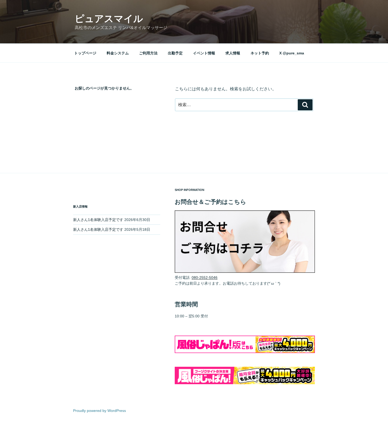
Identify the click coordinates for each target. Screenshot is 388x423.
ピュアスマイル (109, 18)
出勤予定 (175, 53)
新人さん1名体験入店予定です (98, 220)
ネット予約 (259, 53)
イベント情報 (204, 53)
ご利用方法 (148, 53)
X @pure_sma (291, 53)
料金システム (118, 53)
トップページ (85, 53)
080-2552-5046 (204, 277)
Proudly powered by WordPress (99, 410)
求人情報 (232, 53)
